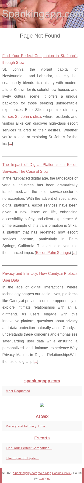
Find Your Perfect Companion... (29, 448)
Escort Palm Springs (53, 253)
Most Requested (18, 391)
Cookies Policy (62, 473)
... (10, 144)
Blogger (44, 478)
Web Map (44, 473)
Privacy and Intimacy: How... (26, 426)
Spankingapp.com (25, 473)
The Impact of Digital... (22, 458)
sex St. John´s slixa (24, 117)
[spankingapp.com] (42, 14)
